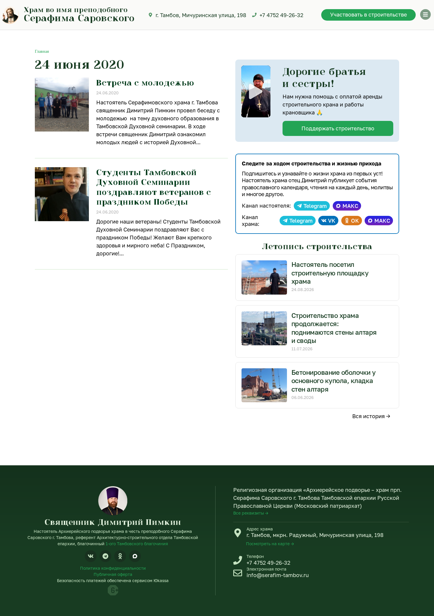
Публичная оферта (113, 574)
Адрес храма (260, 528)
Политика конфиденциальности (113, 568)
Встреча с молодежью (145, 82)
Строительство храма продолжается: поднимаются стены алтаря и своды (334, 328)
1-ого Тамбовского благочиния (137, 543)
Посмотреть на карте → (270, 543)
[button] (255, 91)
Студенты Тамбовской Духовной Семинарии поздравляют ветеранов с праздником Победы (153, 187)
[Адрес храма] (237, 532)
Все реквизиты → (250, 512)
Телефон (255, 556)
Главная (42, 51)
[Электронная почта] (237, 573)
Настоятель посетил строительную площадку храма (330, 272)
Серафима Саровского (79, 17)
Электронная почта (266, 568)
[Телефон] (237, 560)
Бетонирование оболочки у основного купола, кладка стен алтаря (333, 380)
